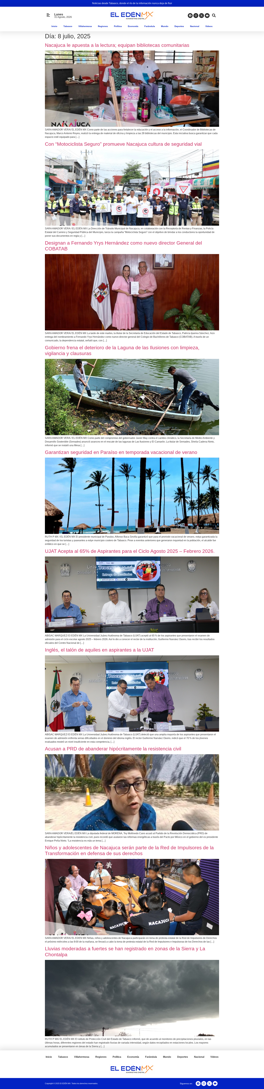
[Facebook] (190, 15)
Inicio (54, 26)
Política (118, 26)
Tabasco (67, 26)
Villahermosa (85, 26)
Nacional (194, 26)
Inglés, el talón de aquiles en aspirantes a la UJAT (99, 650)
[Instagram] (195, 15)
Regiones (103, 26)
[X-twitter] (201, 15)
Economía (133, 26)
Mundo (164, 26)
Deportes (179, 26)
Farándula (149, 26)
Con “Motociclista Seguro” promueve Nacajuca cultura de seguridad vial (123, 144)
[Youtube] (207, 15)
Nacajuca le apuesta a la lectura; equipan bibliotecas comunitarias (117, 45)
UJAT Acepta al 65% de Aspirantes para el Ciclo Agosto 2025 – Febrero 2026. (130, 551)
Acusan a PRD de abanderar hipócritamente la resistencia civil (113, 748)
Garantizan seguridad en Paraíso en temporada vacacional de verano (121, 452)
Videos (209, 26)
